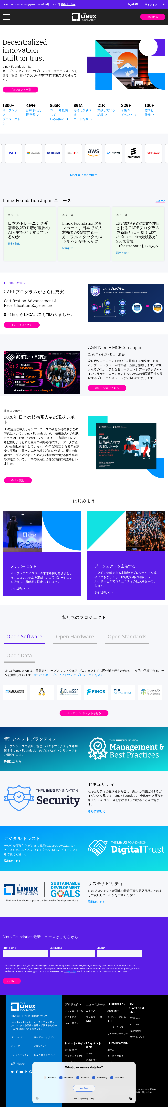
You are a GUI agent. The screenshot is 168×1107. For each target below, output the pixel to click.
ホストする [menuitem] (70, 1016)
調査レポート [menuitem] (114, 1010)
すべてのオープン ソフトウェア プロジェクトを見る (68, 675)
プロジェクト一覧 (20, 89)
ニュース (160, 200)
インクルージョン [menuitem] (20, 1054)
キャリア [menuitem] (15, 1046)
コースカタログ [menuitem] (115, 1055)
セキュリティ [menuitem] (72, 1023)
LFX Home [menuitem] (134, 1018)
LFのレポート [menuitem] (72, 1049)
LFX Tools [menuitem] (134, 1024)
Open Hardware (75, 636)
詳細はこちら (13, 761)
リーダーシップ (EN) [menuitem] (44, 1037)
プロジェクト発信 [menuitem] (74, 1055)
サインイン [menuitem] (151, 4)
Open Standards (127, 636)
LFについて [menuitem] (17, 1037)
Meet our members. (84, 175)
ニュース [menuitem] (90, 1010)
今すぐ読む (17, 480)
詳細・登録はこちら (107, 388)
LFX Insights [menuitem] (135, 1030)
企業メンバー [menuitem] (41, 1046)
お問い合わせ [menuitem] (18, 1063)
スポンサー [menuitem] (92, 1059)
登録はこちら (68, 4)
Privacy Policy (70, 971)
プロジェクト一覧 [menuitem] (74, 1010)
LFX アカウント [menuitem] (137, 1037)
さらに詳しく (18, 588)
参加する (152, 17)
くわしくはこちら (21, 325)
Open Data (19, 655)
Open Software (24, 636)
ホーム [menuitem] (89, 1053)
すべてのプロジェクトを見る (84, 713)
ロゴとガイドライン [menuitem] (44, 1054)
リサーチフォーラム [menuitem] (117, 1033)
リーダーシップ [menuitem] (115, 1026)
